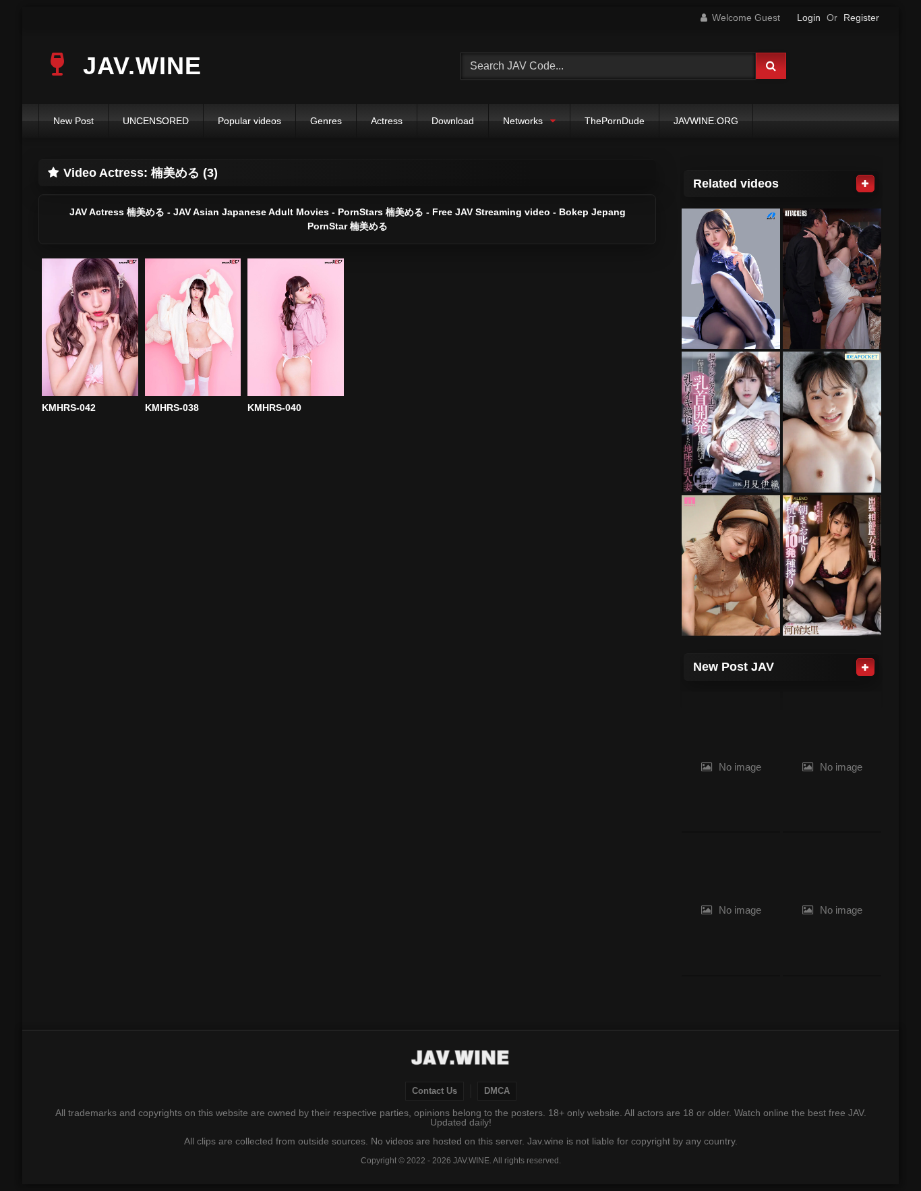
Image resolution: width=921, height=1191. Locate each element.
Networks (523, 120)
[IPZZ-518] (832, 422)
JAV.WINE (139, 66)
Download (453, 120)
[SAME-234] (832, 279)
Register (861, 17)
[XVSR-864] (731, 279)
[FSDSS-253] (832, 565)
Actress (387, 120)
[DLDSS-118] (731, 422)
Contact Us (434, 1091)
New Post (73, 120)
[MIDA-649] (731, 565)
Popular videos (249, 120)
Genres (326, 120)
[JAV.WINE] (461, 1059)
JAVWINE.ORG (706, 120)
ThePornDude (615, 120)
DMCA (497, 1091)
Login (809, 17)
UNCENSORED (156, 120)
